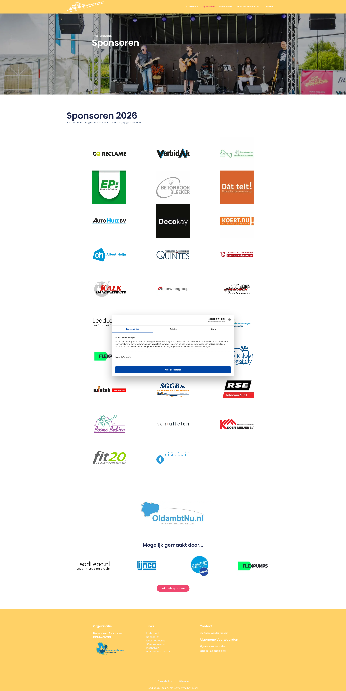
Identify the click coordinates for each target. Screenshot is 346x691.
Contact (268, 6)
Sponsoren (209, 6)
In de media (191, 6)
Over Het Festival (246, 6)
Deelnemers (225, 6)
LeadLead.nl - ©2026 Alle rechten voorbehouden (173, 688)
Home (95, 35)
